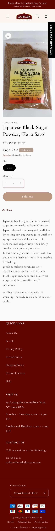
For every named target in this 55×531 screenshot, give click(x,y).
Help (8, 381)
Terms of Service (15, 373)
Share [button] (9, 209)
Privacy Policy (14, 349)
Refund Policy (14, 357)
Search (10, 341)
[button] (7, 16)
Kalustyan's (25, 517)
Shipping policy (39, 527)
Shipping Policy (15, 365)
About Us (11, 333)
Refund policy (24, 522)
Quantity (7, 175)
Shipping (7, 155)
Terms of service (20, 527)
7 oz (11, 168)
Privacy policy (41, 522)
